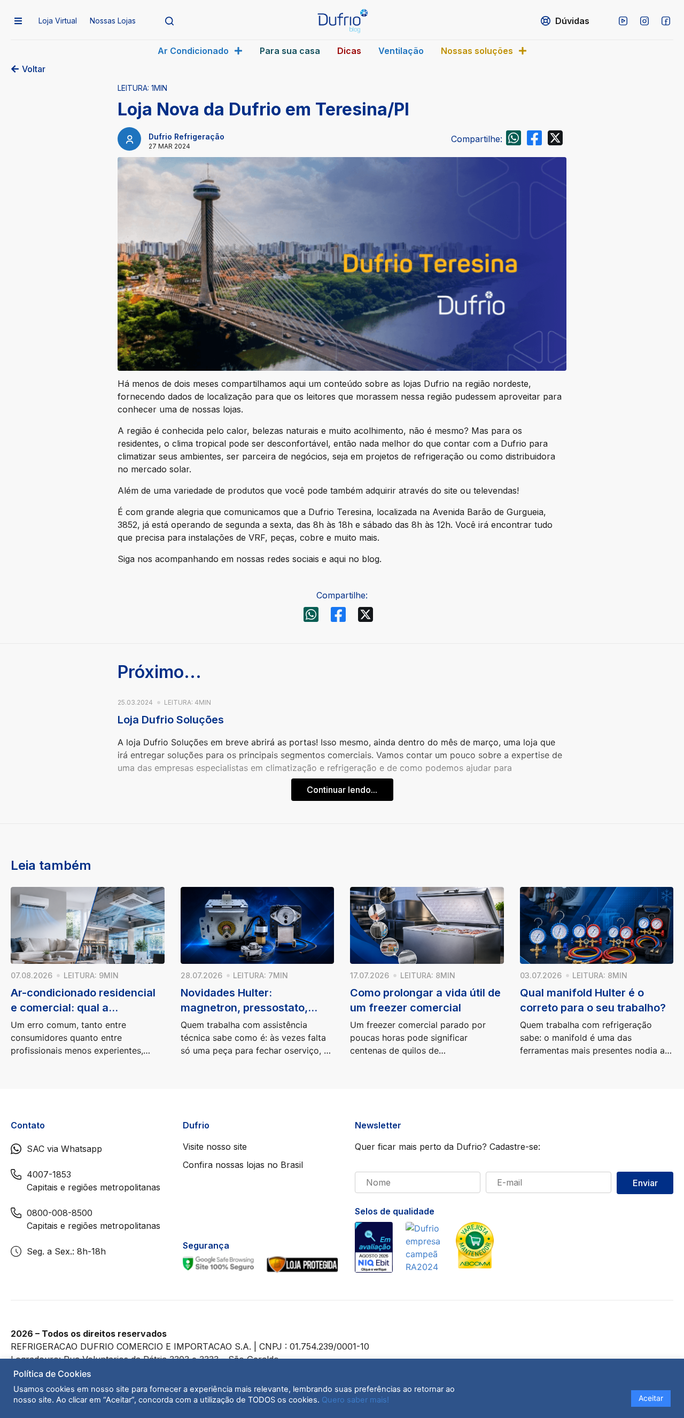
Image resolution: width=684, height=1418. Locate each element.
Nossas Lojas (113, 20)
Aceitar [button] (651, 1398)
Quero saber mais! (355, 1400)
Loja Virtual (57, 20)
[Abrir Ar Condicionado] (238, 50)
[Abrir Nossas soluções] (522, 50)
